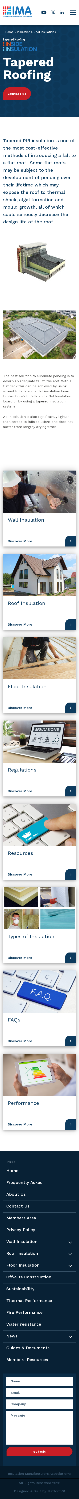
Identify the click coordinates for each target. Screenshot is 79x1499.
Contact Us (17, 1206)
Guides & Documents (28, 1347)
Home (9, 32)
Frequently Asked (24, 1182)
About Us (16, 1194)
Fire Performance (24, 1312)
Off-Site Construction (28, 1276)
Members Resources (27, 1359)
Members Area (21, 1217)
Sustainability (20, 1288)
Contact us (17, 93)
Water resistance (23, 1324)
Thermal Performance (29, 1300)
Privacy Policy (20, 1229)
